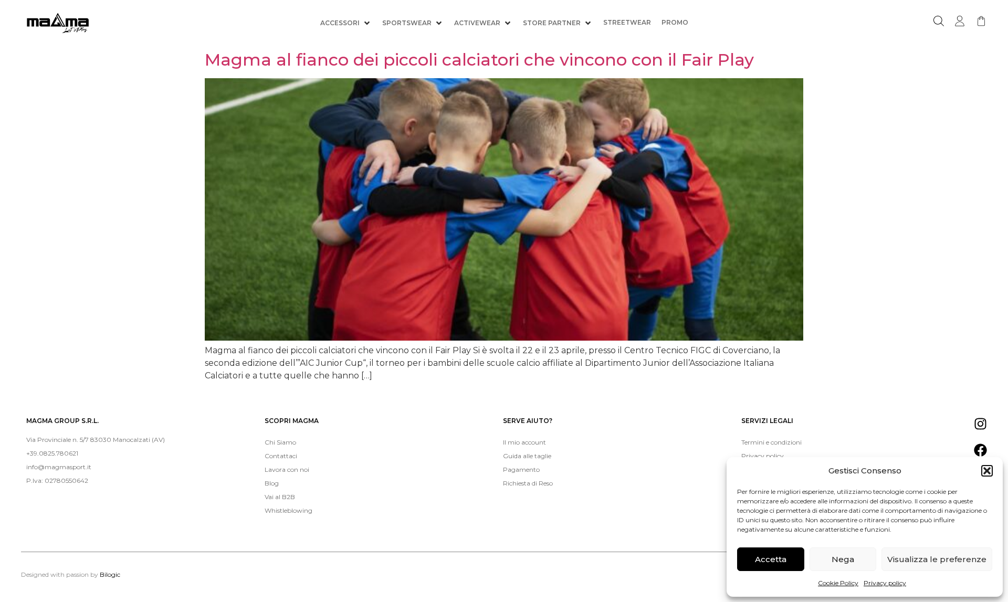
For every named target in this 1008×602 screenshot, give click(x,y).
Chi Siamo (280, 442)
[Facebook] (981, 450)
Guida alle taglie (527, 456)
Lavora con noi (287, 469)
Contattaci (281, 456)
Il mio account (524, 442)
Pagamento (521, 469)
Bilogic (110, 574)
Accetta (770, 559)
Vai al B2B (280, 497)
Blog (272, 483)
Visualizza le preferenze (936, 559)
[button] (987, 471)
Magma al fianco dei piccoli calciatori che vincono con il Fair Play (479, 59)
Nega (843, 559)
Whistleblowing (288, 510)
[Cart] (981, 21)
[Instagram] (981, 424)
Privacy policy (885, 583)
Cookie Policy (838, 583)
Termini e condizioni (771, 442)
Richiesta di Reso (528, 483)
